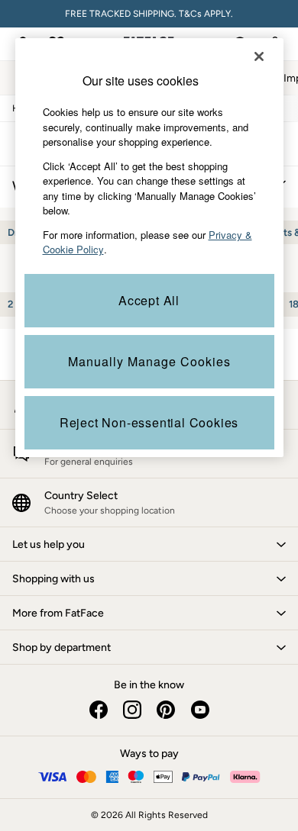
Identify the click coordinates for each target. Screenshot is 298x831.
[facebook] (98, 709)
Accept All (149, 300)
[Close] (259, 56)
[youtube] (199, 709)
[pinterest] (166, 709)
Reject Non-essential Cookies (149, 422)
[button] (149, 544)
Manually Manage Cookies (149, 361)
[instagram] (132, 709)
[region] (149, 247)
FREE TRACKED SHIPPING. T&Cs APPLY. (149, 13)
